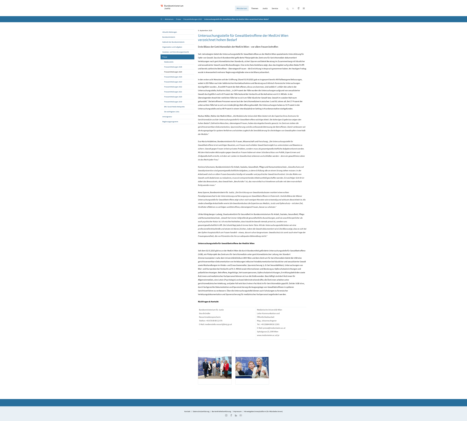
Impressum (237, 411)
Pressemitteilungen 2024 (173, 77)
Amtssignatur (167, 117)
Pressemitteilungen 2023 (173, 82)
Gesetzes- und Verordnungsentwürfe (175, 52)
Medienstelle (168, 62)
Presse (178, 19)
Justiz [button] (265, 8)
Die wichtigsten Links (171, 112)
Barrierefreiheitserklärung (221, 411)
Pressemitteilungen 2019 (173, 102)
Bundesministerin (168, 37)
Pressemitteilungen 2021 (173, 92)
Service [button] (275, 8)
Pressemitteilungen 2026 (173, 67)
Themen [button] (254, 8)
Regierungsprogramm (170, 122)
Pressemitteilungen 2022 (173, 87)
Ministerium (169, 19)
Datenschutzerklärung (201, 411)
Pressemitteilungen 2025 (192, 19)
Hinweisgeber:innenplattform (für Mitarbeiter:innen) (263, 411)
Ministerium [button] (242, 8)
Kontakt (187, 411)
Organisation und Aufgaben (172, 47)
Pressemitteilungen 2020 (173, 97)
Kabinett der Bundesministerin (173, 42)
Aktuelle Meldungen (169, 32)
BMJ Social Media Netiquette (174, 107)
